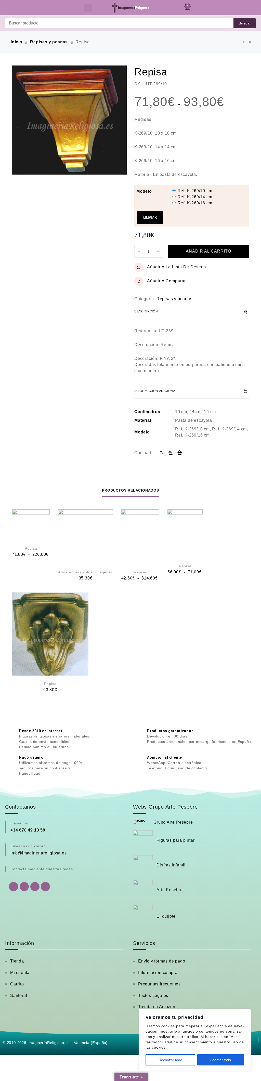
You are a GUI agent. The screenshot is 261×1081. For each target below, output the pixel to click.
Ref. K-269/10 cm (195, 191)
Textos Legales (153, 995)
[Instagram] (35, 886)
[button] (88, 8)
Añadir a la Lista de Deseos (176, 267)
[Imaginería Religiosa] (130, 8)
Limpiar (150, 217)
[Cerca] (245, 1013)
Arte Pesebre (169, 890)
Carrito (17, 984)
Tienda (17, 961)
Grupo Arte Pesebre (173, 822)
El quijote (166, 916)
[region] (195, 1040)
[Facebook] (24, 886)
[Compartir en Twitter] (170, 453)
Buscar (245, 23)
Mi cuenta (20, 972)
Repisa (31, 548)
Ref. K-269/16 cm (195, 203)
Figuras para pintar (175, 840)
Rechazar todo (170, 1060)
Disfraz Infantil (171, 865)
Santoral (18, 995)
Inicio (16, 42)
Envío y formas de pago (161, 961)
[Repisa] (244, 41)
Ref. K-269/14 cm (195, 197)
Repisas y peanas (49, 42)
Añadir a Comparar (166, 281)
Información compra (157, 972)
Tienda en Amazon (156, 1007)
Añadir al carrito (208, 251)
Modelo (144, 191)
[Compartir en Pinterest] (179, 453)
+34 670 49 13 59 (27, 830)
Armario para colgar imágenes (85, 572)
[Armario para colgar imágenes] (85, 536)
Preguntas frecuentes (159, 984)
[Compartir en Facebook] (161, 453)
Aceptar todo (220, 1060)
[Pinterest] (45, 886)
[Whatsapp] (13, 886)
